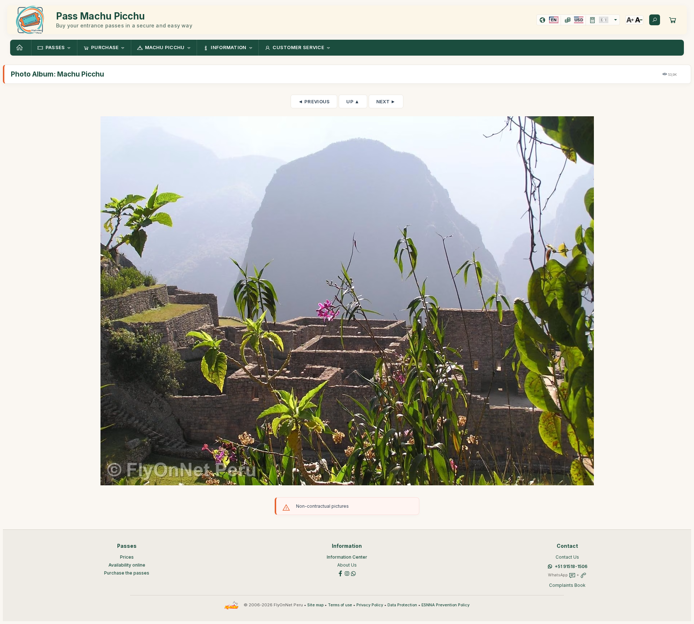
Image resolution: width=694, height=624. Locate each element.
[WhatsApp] (353, 573)
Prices (127, 557)
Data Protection (402, 605)
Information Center (347, 557)
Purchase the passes (126, 573)
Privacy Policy (369, 605)
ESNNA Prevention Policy (445, 605)
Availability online (126, 565)
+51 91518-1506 (571, 566)
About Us (347, 565)
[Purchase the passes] (673, 20)
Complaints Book (567, 585)
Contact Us (567, 557)
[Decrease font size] (638, 20)
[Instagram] (347, 573)
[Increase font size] (630, 20)
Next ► (386, 101)
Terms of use (340, 605)
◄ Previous (314, 101)
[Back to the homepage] (20, 48)
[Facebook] (340, 573)
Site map (315, 605)
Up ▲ (352, 101)
